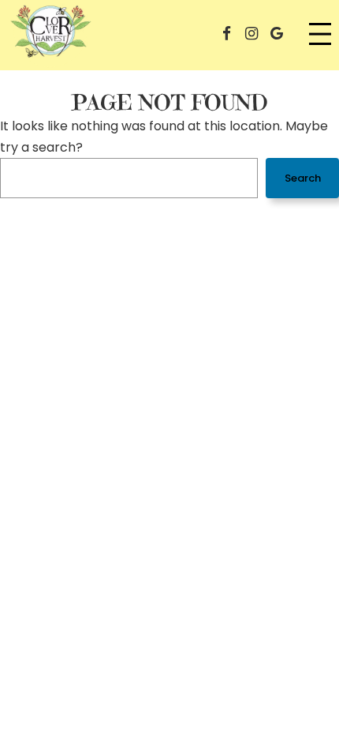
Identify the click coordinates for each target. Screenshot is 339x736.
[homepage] (51, 34)
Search (303, 178)
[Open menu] (320, 34)
